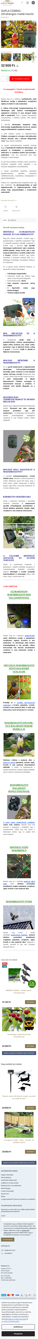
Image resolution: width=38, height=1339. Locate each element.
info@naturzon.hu (9, 1250)
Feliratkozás (8, 1239)
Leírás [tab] (5, 220)
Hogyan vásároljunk (7, 1175)
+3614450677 (8, 1253)
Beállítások (18, 1327)
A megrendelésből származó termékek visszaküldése (18, 1199)
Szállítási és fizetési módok (9, 1183)
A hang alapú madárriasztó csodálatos (19, 822)
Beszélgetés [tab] (12, 220)
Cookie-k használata (7, 1191)
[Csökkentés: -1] (8, 80)
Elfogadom (18, 1334)
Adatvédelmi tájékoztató (9, 1180)
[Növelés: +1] (8, 77)
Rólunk (3, 1197)
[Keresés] (22, 3)
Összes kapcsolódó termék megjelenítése (19, 1163)
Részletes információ (8, 200)
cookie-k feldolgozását (11, 1321)
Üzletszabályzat (6, 1177)
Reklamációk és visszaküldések (11, 1186)
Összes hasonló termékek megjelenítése (19, 1053)
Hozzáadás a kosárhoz (22, 79)
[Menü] (33, 3)
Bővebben (30, 1108)
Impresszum (5, 1194)
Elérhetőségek (5, 1188)
